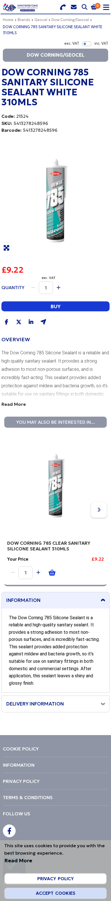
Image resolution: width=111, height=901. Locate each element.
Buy (55, 306)
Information (23, 600)
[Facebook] (9, 830)
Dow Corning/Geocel (70, 19)
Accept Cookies (55, 893)
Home (8, 19)
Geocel (40, 19)
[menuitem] (55, 749)
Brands (24, 19)
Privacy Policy (55, 878)
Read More (13, 404)
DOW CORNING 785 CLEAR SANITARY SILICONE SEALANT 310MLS (48, 546)
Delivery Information (35, 704)
